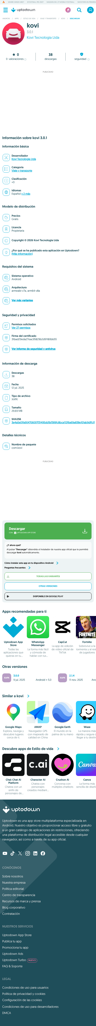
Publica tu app (12, 941)
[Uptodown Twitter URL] (20, 854)
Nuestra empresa (13, 883)
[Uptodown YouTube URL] (5, 854)
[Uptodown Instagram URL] (27, 854)
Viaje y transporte (22, 170)
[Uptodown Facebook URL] (43, 854)
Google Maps (13, 727)
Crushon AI (62, 780)
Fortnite (87, 642)
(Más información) (22, 254)
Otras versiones (48, 586)
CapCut (62, 642)
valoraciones (14, 59)
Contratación (11, 914)
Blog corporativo (13, 907)
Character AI (38, 780)
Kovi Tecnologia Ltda (43, 37)
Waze (87, 727)
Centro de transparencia (18, 895)
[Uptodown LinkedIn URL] (35, 854)
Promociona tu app (15, 947)
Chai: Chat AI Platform (13, 781)
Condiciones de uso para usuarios (25, 988)
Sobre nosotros (12, 876)
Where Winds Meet (16, 2)
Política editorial (13, 889)
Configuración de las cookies (22, 1000)
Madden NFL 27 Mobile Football (60, 2)
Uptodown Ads (12, 954)
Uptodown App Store (13, 643)
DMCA (6, 1013)
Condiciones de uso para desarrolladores (30, 1007)
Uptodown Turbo (19, 960)
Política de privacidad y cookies (23, 994)
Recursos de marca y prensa (21, 901)
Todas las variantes (48, 576)
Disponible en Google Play (48, 596)
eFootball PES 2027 (35, 2)
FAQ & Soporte (12, 966)
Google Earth (62, 727)
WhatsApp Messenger (38, 643)
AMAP (38, 727)
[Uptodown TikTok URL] (12, 854)
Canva (87, 780)
